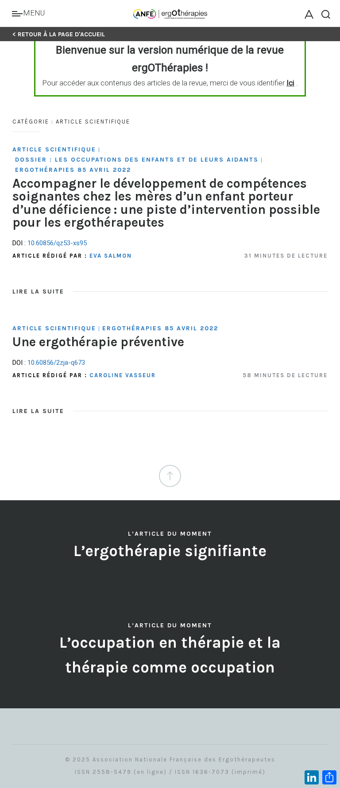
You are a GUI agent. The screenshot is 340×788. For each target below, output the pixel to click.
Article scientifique (54, 149)
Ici (290, 82)
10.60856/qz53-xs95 (57, 243)
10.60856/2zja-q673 (56, 363)
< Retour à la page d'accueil (58, 34)
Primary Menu (18, 14)
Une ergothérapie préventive (98, 341)
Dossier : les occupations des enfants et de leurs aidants (137, 159)
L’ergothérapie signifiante (170, 551)
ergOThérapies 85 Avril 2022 (73, 170)
